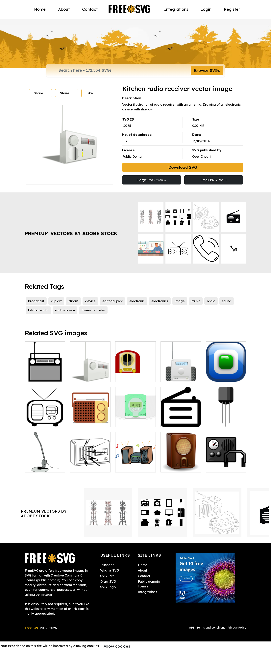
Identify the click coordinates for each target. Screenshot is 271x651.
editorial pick (112, 301)
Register (232, 9)
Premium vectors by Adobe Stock (71, 233)
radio (211, 301)
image (180, 301)
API (192, 627)
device (90, 301)
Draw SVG (108, 581)
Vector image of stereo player (135, 419)
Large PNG (151, 180)
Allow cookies (117, 646)
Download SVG (182, 167)
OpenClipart (201, 156)
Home (40, 9)
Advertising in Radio (180, 422)
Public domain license (149, 584)
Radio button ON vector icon (226, 374)
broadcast (36, 301)
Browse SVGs (207, 70)
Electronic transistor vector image (226, 419)
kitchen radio (38, 310)
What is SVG (109, 570)
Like (91, 93)
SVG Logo (108, 587)
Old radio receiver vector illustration (45, 419)
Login (206, 9)
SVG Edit (107, 576)
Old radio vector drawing (180, 464)
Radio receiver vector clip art (45, 374)
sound (226, 301)
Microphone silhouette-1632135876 (45, 462)
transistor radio (93, 310)
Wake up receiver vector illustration (180, 374)
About (64, 9)
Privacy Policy (237, 627)
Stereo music (129, 467)
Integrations (176, 9)
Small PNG (214, 180)
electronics (159, 301)
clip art (56, 301)
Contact (90, 9)
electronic (137, 301)
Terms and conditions (211, 627)
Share (38, 93)
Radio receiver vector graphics (90, 374)
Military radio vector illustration (226, 464)
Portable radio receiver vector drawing (90, 417)
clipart (73, 301)
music (195, 301)
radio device (65, 310)
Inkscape (107, 565)
